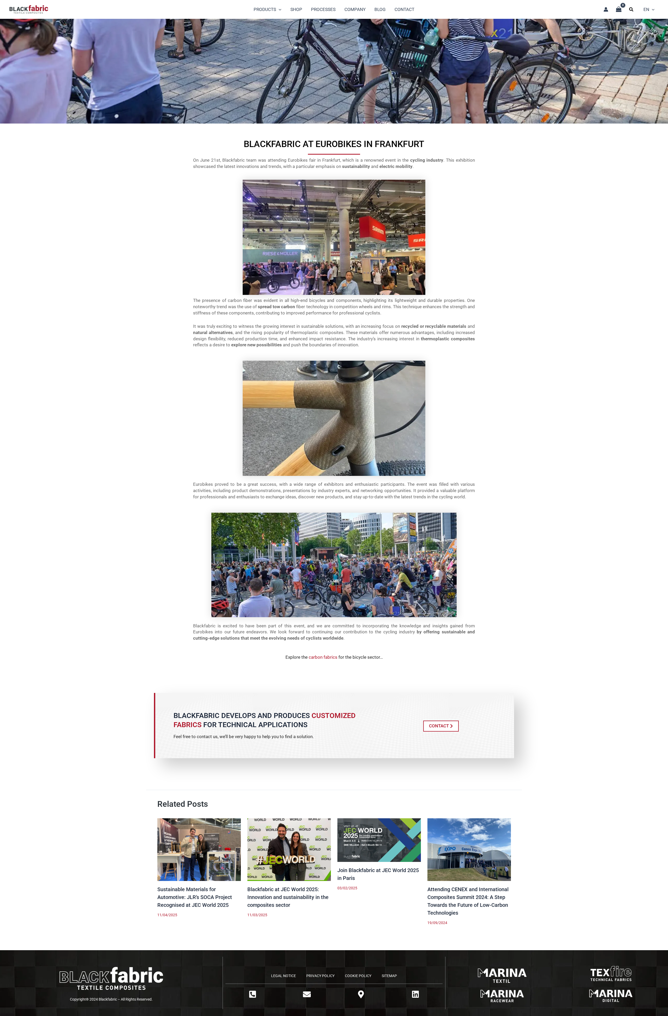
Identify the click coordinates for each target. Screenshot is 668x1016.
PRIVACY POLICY (320, 976)
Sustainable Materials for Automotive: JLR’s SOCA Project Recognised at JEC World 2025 (194, 897)
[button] (631, 10)
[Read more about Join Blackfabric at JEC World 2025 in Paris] (379, 839)
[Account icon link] (606, 9)
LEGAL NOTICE (283, 976)
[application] (278, 9)
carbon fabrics (323, 657)
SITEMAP (389, 976)
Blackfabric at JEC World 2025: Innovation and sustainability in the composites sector (288, 897)
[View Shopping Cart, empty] (618, 9)
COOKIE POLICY (358, 976)
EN (646, 9)
